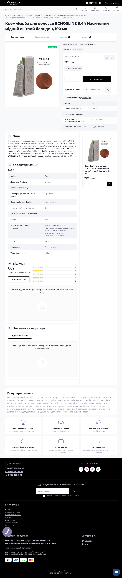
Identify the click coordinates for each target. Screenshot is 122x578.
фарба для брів (98, 406)
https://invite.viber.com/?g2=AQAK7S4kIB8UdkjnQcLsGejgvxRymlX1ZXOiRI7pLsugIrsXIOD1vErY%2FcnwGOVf (92, 469)
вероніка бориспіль (90, 397)
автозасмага (27, 400)
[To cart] (109, 184)
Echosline (91, 44)
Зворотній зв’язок (11, 523)
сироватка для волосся (77, 406)
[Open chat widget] (116, 572)
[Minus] (67, 79)
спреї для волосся (25, 406)
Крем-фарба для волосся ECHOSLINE (72, 15)
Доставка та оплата (60, 496)
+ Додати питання (20, 335)
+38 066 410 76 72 (14, 472)
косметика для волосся (76, 412)
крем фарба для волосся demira (44, 403)
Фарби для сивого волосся (45, 15)
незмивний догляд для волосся (81, 409)
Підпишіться (77, 491)
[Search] (76, 9)
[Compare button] (112, 57)
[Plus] (77, 79)
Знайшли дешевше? (71, 57)
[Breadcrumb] (6, 16)
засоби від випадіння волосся (50, 406)
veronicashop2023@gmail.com (18, 548)
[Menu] (3, 3)
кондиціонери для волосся (50, 412)
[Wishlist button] (106, 57)
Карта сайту (9, 525)
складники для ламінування (68, 400)
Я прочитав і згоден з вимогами (62, 496)
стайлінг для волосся (94, 400)
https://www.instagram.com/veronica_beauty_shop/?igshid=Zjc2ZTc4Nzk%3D (86, 469)
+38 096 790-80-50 (14, 468)
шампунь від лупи (44, 400)
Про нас (8, 517)
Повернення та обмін (13, 515)
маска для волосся (70, 397)
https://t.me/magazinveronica (98, 469)
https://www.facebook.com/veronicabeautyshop (81, 469)
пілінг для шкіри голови (73, 403)
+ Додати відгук (19, 279)
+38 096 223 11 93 (13, 475)
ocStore (65, 571)
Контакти (8, 509)
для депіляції (28, 412)
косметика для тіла (16, 409)
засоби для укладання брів (45, 397)
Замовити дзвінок (112, 3)
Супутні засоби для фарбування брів (46, 409)
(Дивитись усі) (85, 98)
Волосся (13, 15)
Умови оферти (10, 520)
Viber (87, 544)
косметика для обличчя (19, 397)
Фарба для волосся (25, 15)
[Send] (108, 90)
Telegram (88, 541)
